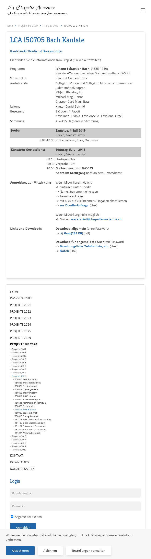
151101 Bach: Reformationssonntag (33, 419)
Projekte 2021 (20, 305)
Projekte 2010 (19, 359)
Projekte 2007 (19, 349)
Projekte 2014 (19, 372)
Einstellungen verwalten (88, 550)
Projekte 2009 (19, 355)
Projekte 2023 (20, 318)
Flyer (73, 233)
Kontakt (16, 455)
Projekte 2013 (19, 369)
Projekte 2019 (19, 446)
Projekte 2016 (19, 436)
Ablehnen (50, 550)
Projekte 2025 (20, 331)
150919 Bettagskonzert (26, 416)
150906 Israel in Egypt (26, 412)
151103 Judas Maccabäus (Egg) (30, 422)
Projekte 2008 (19, 352)
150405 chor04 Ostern (26, 392)
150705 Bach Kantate (25, 409)
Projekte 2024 (20, 324)
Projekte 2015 (19, 375)
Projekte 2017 (19, 439)
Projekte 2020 (19, 449)
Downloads (19, 462)
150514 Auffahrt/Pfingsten (28, 399)
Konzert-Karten (22, 469)
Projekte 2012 (19, 365)
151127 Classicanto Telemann (30, 426)
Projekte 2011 (19, 362)
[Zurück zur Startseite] (38, 10)
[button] (143, 10)
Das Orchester (21, 298)
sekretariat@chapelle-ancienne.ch (96, 219)
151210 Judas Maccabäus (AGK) (30, 429)
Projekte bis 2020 (23, 344)
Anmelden (23, 527)
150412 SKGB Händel (25, 396)
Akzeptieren (20, 550)
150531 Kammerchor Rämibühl (30, 402)
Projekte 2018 (19, 442)
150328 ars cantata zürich (28, 382)
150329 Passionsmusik (26, 385)
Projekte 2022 (20, 311)
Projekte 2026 (20, 338)
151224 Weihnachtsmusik (28, 432)
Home (14, 292)
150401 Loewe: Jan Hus (26, 389)
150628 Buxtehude (24, 406)
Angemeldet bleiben (28, 517)
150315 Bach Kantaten (26, 379)
